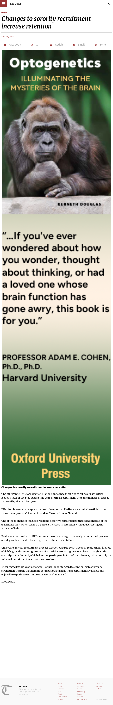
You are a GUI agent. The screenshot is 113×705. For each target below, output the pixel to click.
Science (60, 699)
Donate (79, 694)
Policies (79, 689)
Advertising (81, 691)
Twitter (98, 689)
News (4, 12)
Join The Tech (82, 699)
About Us (80, 683)
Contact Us (99, 683)
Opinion (61, 689)
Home (60, 683)
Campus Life (62, 697)
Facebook (99, 686)
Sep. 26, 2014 (7, 36)
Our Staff (80, 697)
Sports (60, 694)
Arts (59, 691)
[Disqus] (56, 632)
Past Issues (80, 686)
